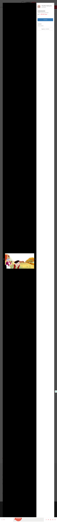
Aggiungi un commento (45, 29)
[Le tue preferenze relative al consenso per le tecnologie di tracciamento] (56, 391)
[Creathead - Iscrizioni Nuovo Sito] (28, 520)
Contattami (45, 19)
